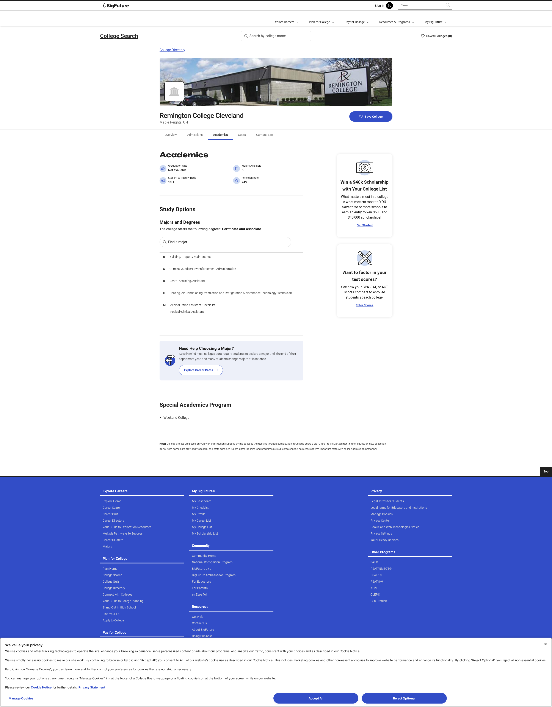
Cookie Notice (41, 687)
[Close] (545, 644)
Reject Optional (404, 698)
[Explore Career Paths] (231, 360)
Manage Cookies (21, 698)
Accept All (316, 698)
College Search (119, 36)
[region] (231, 293)
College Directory (172, 50)
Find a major (177, 242)
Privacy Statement (91, 687)
